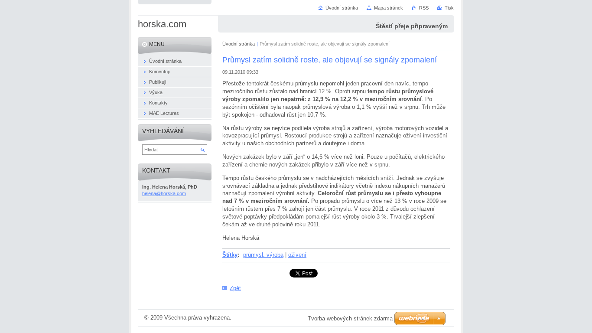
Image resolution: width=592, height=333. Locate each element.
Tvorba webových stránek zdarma (350, 318)
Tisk (449, 7)
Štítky (229, 254)
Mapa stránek (388, 7)
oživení (297, 254)
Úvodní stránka (238, 43)
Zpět (235, 288)
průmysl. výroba (263, 254)
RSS (424, 7)
